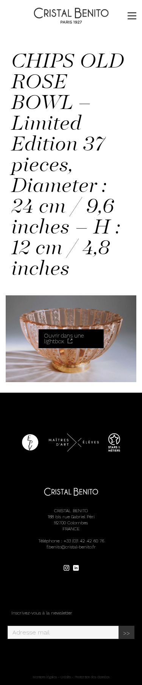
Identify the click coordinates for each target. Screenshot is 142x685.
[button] (132, 16)
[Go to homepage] (71, 15)
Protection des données (92, 677)
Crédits (66, 677)
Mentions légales (45, 677)
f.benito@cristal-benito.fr (71, 547)
